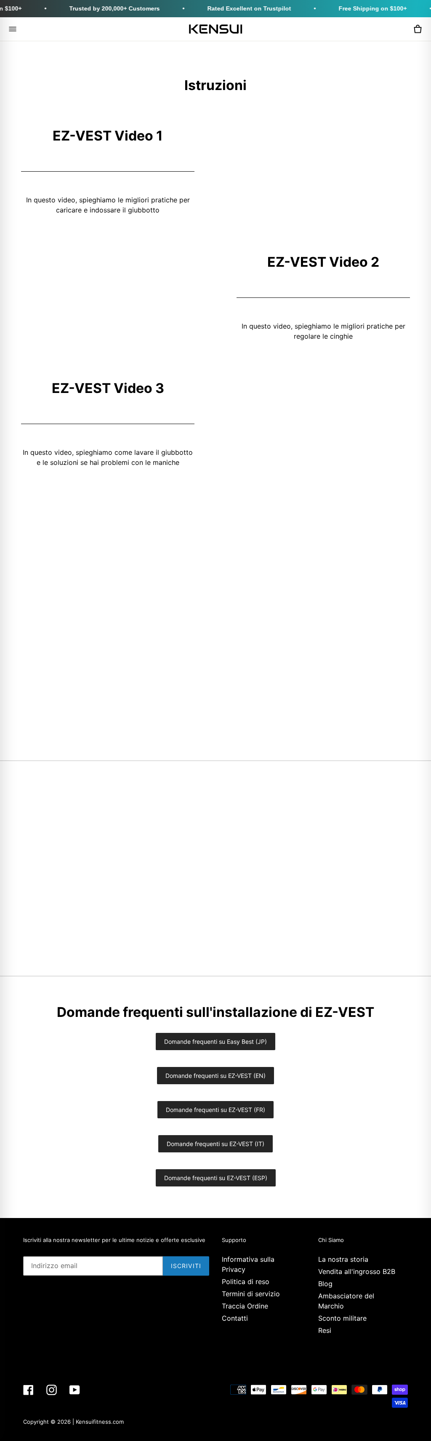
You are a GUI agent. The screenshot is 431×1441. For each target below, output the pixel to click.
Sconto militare (342, 1318)
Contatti (235, 1318)
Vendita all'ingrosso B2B (356, 1271)
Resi (324, 1330)
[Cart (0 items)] (417, 29)
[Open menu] (12, 29)
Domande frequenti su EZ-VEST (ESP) (215, 1177)
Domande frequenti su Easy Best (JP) (215, 1041)
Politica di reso (245, 1281)
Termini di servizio (251, 1294)
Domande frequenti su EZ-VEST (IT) (215, 1143)
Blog (325, 1283)
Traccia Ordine (245, 1306)
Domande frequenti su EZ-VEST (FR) (215, 1109)
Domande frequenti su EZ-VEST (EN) (215, 1075)
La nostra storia (343, 1259)
